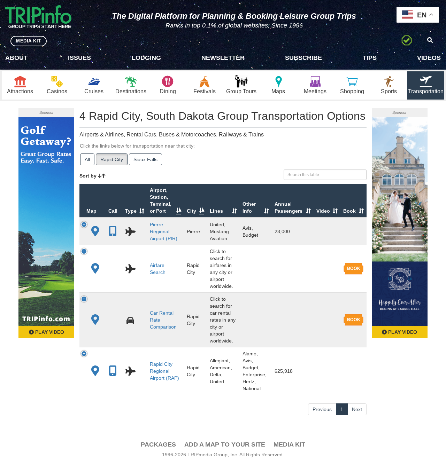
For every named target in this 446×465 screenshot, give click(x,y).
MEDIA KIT (28, 41)
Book (349, 211)
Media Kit (289, 444)
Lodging (146, 57)
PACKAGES (158, 444)
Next (357, 409)
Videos (429, 57)
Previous (322, 409)
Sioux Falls (145, 159)
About (16, 57)
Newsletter (223, 57)
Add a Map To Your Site (224, 444)
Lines (216, 211)
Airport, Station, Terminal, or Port (160, 200)
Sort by (88, 176)
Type (131, 211)
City (191, 211)
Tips (370, 57)
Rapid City (111, 159)
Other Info (249, 207)
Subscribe (303, 57)
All (87, 159)
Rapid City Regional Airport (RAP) (164, 371)
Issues (79, 57)
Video (323, 211)
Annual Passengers (288, 207)
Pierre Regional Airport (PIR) (163, 231)
